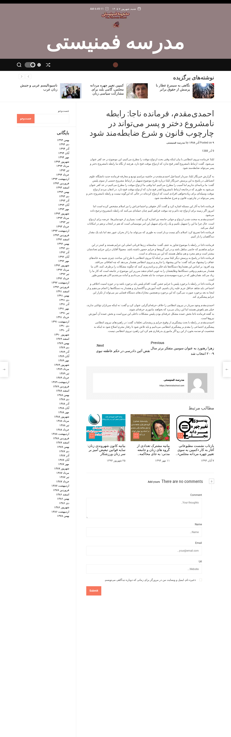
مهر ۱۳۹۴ (63, 157)
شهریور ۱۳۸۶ (61, 507)
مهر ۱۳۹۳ (63, 209)
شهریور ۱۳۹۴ (61, 161)
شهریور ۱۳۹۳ (61, 213)
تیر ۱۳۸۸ (64, 425)
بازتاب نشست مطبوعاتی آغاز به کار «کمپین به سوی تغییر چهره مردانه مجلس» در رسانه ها (195, 452)
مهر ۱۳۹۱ (63, 308)
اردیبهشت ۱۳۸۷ (60, 485)
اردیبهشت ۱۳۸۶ (60, 511)
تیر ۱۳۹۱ (64, 313)
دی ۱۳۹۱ (64, 300)
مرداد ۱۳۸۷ (62, 472)
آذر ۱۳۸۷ (64, 455)
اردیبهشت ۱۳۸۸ (60, 434)
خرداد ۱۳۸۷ (62, 481)
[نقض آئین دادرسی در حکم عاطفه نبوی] (4, 369)
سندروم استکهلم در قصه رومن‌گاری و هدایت (39, 87)
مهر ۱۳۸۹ (63, 360)
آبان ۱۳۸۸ (63, 408)
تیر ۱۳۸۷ (64, 477)
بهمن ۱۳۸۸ (63, 395)
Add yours (154, 481)
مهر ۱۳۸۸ (63, 412)
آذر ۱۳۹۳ (64, 200)
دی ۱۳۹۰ (64, 326)
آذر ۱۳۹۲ (64, 252)
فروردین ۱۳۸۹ (61, 386)
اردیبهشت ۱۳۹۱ (60, 321)
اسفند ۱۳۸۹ (62, 338)
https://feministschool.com (171, 386)
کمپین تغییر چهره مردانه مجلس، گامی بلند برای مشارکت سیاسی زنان (173, 89)
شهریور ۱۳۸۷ (61, 468)
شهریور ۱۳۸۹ (61, 364)
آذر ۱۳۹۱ (64, 304)
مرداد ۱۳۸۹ (62, 369)
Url (200, 561)
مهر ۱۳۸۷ (63, 464)
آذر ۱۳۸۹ (64, 351)
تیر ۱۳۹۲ (64, 274)
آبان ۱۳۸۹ (63, 356)
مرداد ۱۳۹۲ (62, 269)
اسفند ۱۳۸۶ (62, 494)
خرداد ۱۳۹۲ (62, 278)
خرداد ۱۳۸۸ (62, 429)
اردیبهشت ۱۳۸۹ (60, 382)
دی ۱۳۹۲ (64, 248)
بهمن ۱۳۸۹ (63, 343)
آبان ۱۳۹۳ (63, 204)
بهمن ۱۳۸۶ (63, 498)
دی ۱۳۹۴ (64, 144)
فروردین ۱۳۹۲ (61, 287)
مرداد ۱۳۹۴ (62, 166)
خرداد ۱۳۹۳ (62, 226)
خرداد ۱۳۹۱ (62, 317)
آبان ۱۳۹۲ (63, 256)
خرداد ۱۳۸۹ (62, 377)
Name (198, 524)
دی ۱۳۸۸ (64, 399)
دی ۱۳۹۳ (64, 196)
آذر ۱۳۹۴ (64, 148)
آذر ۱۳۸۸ (64, 403)
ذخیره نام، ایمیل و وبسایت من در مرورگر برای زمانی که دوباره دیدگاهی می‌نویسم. (150, 579)
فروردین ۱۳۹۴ (61, 183)
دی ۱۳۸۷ (64, 451)
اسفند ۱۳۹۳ (62, 187)
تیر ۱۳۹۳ (64, 222)
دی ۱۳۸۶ (64, 503)
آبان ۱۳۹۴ (63, 153)
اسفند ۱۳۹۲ (62, 239)
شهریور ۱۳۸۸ (61, 416)
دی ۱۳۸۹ (64, 347)
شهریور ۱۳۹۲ (61, 265)
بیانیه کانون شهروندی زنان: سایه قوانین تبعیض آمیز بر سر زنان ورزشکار (106, 450)
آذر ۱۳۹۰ (64, 330)
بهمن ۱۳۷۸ (63, 516)
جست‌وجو (63, 110)
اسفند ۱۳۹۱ (62, 291)
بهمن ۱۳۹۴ (63, 140)
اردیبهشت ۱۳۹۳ (60, 230)
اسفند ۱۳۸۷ (62, 442)
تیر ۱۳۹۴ (64, 170)
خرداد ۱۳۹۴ (62, 174)
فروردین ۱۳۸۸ (61, 438)
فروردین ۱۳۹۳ (61, 235)
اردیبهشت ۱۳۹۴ (60, 179)
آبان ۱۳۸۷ (63, 459)
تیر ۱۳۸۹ (64, 373)
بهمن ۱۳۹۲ (63, 243)
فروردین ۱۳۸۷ (61, 490)
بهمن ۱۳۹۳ (63, 191)
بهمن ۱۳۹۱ (63, 295)
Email (198, 543)
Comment (196, 495)
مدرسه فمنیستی (115, 40)
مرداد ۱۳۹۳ (62, 217)
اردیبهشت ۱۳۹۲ (60, 282)
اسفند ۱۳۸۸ (62, 390)
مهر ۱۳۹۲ (63, 261)
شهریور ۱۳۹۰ (61, 334)
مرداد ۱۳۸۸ (62, 421)
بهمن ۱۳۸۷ (63, 446)
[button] (22, 76)
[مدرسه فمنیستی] (197, 383)
